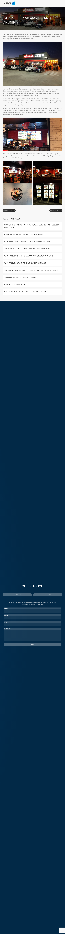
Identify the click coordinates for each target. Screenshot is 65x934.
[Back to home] (9, 3)
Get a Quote (49, 594)
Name (6, 608)
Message (7, 629)
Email (6, 615)
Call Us (18, 594)
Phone (6, 622)
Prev (6, 210)
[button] (61, 3)
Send (32, 644)
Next (52, 210)
